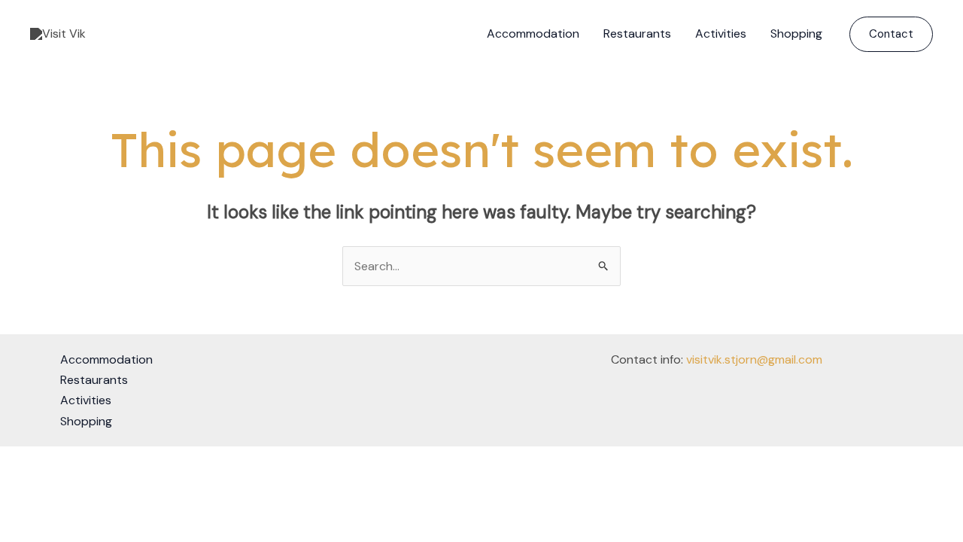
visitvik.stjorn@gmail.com (754, 359)
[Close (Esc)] (114, 460)
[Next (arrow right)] (48, 482)
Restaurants (637, 33)
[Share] (81, 460)
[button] (891, 34)
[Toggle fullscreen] (48, 460)
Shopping (796, 33)
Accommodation (533, 33)
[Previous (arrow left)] (15, 482)
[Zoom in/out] (15, 460)
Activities (720, 33)
